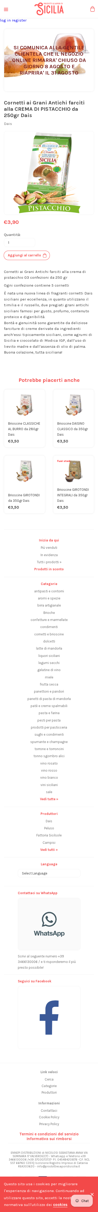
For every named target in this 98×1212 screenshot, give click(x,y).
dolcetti (49, 641)
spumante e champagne (49, 742)
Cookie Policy (49, 1117)
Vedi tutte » (49, 799)
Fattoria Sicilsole (49, 835)
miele (49, 677)
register (19, 20)
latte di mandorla (49, 648)
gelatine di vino (49, 670)
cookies (60, 1204)
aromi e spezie (49, 598)
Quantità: (12, 234)
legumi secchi (49, 663)
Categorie (49, 1086)
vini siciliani (49, 785)
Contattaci (49, 1111)
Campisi (49, 843)
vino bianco (49, 777)
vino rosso (49, 770)
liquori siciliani (49, 656)
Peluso (49, 828)
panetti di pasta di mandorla (49, 699)
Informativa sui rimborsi (49, 1138)
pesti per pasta (49, 720)
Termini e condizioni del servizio (49, 1134)
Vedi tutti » (49, 850)
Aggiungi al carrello (24, 255)
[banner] (49, 1014)
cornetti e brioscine (49, 634)
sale (49, 792)
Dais (49, 821)
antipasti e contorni (49, 591)
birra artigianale (49, 605)
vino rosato (49, 763)
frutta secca (49, 684)
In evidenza (49, 555)
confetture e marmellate (49, 620)
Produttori (49, 1092)
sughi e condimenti (49, 734)
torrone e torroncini (49, 749)
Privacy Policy (49, 1124)
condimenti (49, 627)
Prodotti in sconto (49, 569)
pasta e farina (49, 713)
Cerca (49, 1079)
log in (6, 20)
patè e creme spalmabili (49, 706)
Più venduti (49, 548)
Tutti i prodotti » (49, 562)
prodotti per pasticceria (49, 727)
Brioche (49, 613)
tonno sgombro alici (49, 756)
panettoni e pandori (49, 691)
